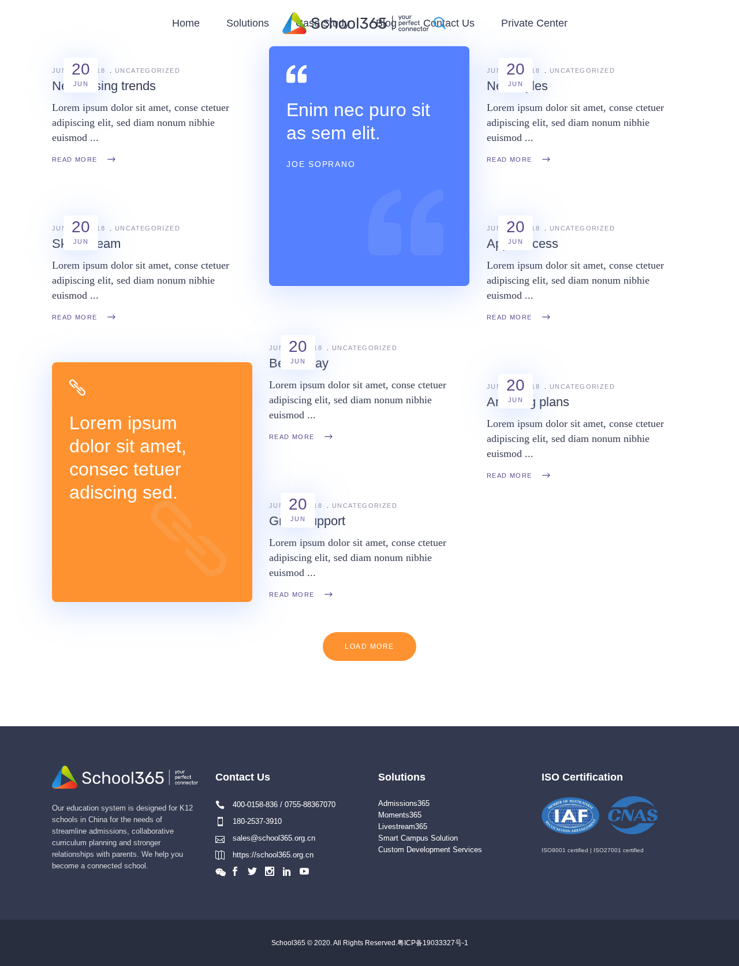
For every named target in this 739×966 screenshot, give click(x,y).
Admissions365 (404, 803)
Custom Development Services (430, 849)
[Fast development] (369, 166)
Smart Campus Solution (418, 838)
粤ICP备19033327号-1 (432, 943)
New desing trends (104, 86)
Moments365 (399, 815)
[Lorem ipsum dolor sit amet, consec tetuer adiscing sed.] (152, 482)
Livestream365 (402, 826)
